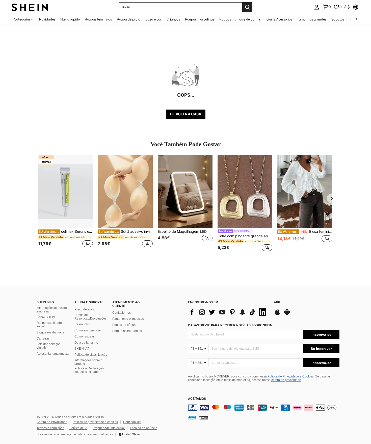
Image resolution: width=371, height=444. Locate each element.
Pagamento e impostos (128, 319)
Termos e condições (50, 428)
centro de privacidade (286, 380)
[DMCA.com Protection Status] (203, 417)
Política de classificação (90, 354)
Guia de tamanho (86, 342)
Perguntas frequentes (127, 331)
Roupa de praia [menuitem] (128, 19)
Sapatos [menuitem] (337, 19)
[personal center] (317, 7)
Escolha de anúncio (143, 428)
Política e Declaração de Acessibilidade (89, 370)
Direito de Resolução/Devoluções (90, 316)
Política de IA (78, 428)
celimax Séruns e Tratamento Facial (66, 231)
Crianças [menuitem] (173, 19)
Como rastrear (84, 336)
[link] (326, 7)
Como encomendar (87, 330)
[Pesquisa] (247, 7)
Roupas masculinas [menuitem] (199, 19)
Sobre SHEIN (46, 317)
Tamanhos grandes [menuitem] (311, 19)
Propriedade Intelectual (109, 428)
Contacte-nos (121, 312)
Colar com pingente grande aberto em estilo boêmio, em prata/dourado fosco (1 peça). (245, 236)
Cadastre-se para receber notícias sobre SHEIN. (230, 325)
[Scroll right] (356, 19)
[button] (347, 7)
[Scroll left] (350, 19)
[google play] (286, 314)
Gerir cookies (132, 422)
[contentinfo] (263, 408)
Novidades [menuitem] (47, 19)
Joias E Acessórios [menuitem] (279, 19)
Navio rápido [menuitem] (70, 19)
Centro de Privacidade (52, 422)
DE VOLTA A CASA (185, 114)
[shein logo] (29, 7)
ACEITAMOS (197, 398)
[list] (228, 312)
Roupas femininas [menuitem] (98, 19)
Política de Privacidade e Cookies (291, 376)
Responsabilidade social (49, 324)
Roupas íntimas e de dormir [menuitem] (239, 19)
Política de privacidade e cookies (95, 422)
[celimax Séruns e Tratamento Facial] (65, 191)
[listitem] (65, 204)
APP (277, 302)
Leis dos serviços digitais (48, 345)
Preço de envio (84, 309)
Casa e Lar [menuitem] (153, 19)
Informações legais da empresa (52, 309)
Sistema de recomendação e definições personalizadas (75, 434)
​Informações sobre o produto (88, 362)
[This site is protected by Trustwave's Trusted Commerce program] (192, 417)
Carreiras (43, 338)
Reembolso (82, 324)
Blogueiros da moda (50, 332)
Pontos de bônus (124, 325)
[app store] (277, 314)
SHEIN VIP (81, 348)
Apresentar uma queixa (53, 353)
